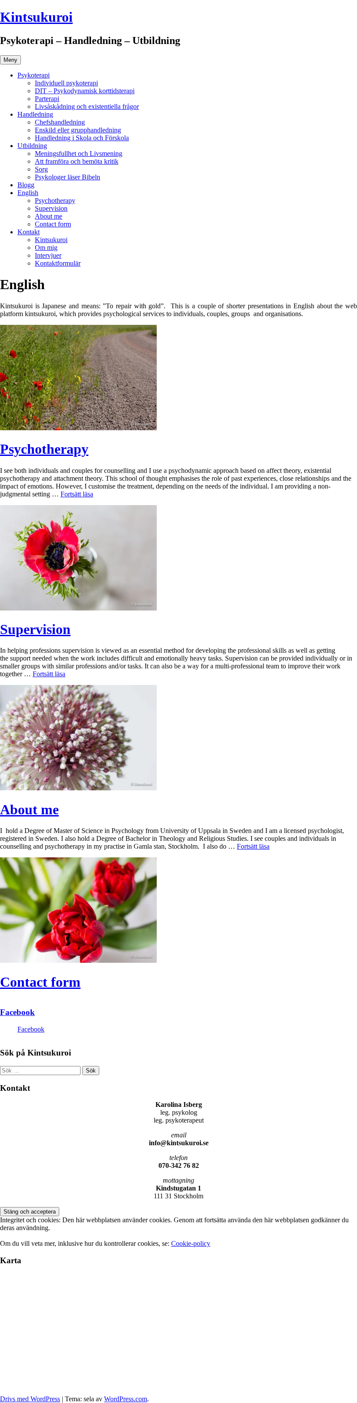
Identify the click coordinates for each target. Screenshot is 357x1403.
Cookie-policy (190, 1243)
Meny (10, 60)
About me (48, 216)
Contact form (53, 224)
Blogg (25, 185)
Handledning (35, 114)
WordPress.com (125, 1399)
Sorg (41, 169)
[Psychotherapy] (78, 428)
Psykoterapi (33, 75)
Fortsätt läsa (77, 494)
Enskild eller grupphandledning (78, 130)
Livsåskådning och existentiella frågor (87, 106)
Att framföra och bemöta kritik (76, 161)
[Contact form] (78, 960)
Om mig (46, 247)
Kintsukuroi (36, 17)
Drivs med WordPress (30, 1399)
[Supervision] (78, 608)
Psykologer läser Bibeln (67, 177)
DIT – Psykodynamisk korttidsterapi (85, 90)
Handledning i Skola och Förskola (82, 138)
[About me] (78, 788)
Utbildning (32, 145)
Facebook (17, 1012)
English (27, 192)
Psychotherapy (55, 200)
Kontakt (28, 232)
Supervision (51, 208)
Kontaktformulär (58, 263)
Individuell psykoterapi (66, 83)
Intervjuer (48, 255)
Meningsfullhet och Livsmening (78, 153)
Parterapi (47, 98)
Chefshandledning (60, 122)
